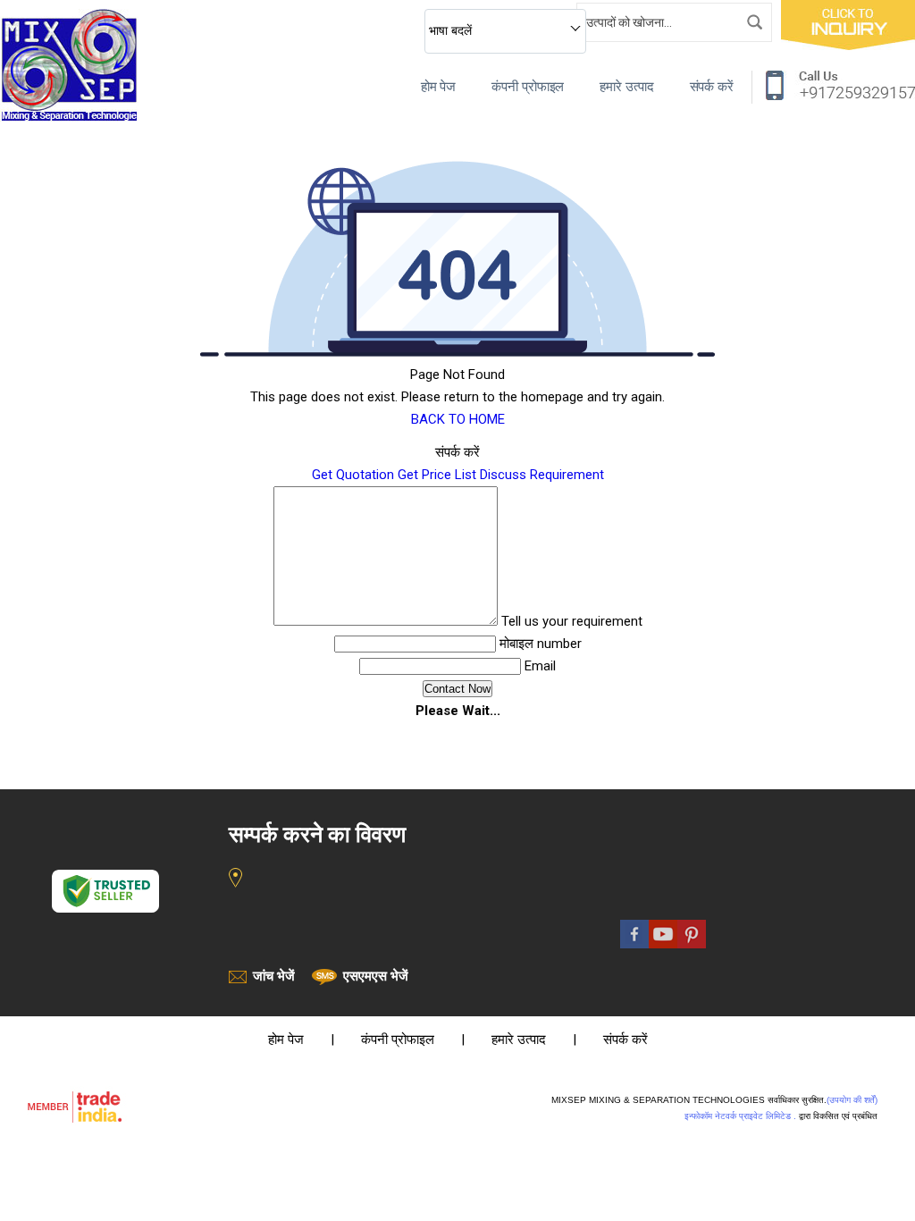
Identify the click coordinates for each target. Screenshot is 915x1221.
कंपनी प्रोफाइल (527, 87)
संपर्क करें (712, 87)
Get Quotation (353, 475)
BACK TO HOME (458, 419)
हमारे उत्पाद (626, 87)
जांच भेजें (274, 976)
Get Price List (437, 475)
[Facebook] (634, 944)
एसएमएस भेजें (375, 976)
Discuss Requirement (542, 475)
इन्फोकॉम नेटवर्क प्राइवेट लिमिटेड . (740, 1116)
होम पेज (439, 87)
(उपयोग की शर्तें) (852, 1100)
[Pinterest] (691, 944)
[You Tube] (663, 944)
